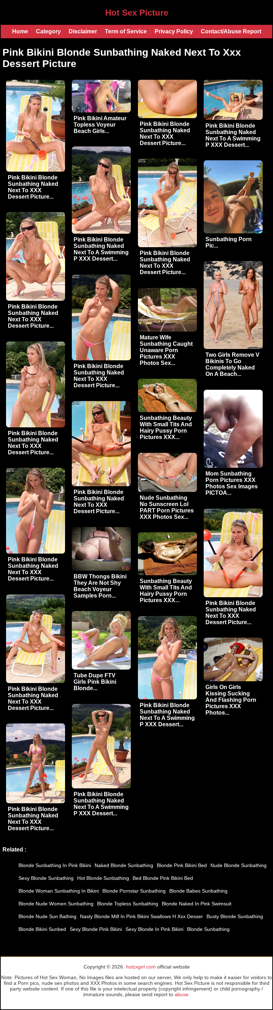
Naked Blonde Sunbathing (124, 865)
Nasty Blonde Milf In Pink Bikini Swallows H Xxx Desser (141, 916)
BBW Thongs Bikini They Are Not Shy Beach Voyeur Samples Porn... (100, 586)
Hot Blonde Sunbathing (103, 878)
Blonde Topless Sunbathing (127, 903)
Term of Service (126, 31)
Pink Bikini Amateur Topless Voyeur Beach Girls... (100, 124)
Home (20, 31)
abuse (181, 994)
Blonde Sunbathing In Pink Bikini (54, 865)
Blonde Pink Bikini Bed (182, 865)
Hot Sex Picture (136, 12)
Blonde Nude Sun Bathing (47, 916)
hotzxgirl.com (141, 967)
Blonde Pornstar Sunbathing (134, 891)
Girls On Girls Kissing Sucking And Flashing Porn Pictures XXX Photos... (230, 700)
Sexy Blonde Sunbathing (46, 878)
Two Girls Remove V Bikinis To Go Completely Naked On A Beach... (232, 364)
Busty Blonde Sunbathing (235, 916)
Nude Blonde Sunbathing (238, 865)
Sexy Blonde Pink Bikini (96, 929)
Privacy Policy (174, 31)
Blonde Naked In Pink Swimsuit (196, 903)
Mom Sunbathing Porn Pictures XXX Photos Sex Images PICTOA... (231, 483)
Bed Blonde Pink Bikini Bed (163, 878)
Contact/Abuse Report (231, 31)
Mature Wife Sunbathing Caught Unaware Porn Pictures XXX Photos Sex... (166, 350)
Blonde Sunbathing (208, 929)
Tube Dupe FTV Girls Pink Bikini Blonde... (95, 681)
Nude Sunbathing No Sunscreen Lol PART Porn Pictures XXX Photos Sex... (167, 507)
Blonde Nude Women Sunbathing (55, 903)
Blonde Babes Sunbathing (198, 891)
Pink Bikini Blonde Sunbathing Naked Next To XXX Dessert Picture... (33, 187)
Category (48, 31)
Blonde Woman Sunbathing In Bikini (58, 891)
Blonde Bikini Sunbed (42, 929)
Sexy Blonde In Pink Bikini (154, 929)
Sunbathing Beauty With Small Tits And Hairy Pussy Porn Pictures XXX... (166, 427)
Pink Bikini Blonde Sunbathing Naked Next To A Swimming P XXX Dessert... (233, 135)
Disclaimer (83, 31)
